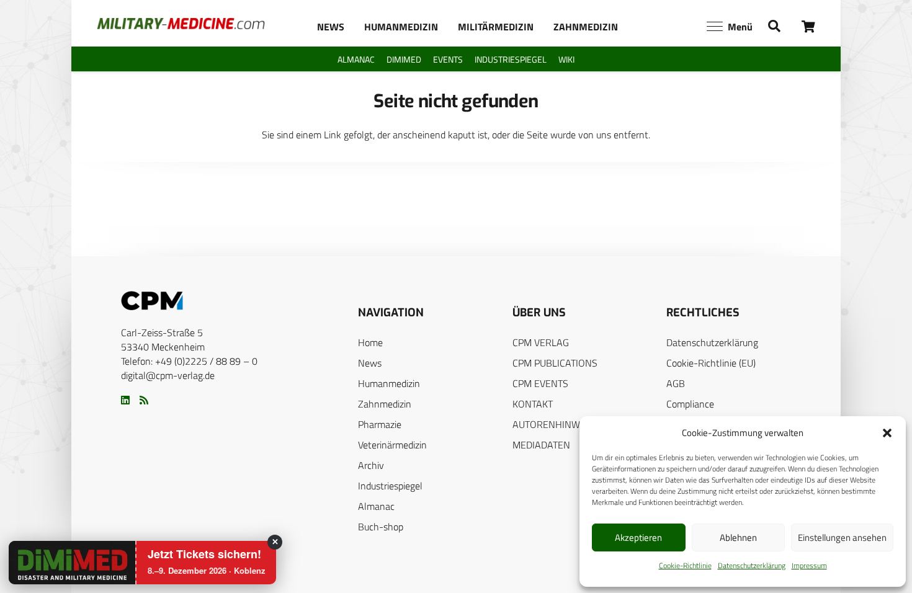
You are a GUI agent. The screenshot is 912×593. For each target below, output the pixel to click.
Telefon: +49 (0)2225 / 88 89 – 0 (189, 361)
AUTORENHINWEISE (555, 424)
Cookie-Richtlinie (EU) (711, 362)
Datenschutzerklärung (751, 565)
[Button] (809, 26)
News (370, 362)
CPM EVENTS (540, 383)
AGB (675, 383)
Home (370, 342)
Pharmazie (379, 424)
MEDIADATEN (541, 444)
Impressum (809, 565)
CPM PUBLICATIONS (554, 362)
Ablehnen (738, 537)
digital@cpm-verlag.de (168, 375)
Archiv (371, 465)
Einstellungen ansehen (842, 537)
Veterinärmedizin (392, 444)
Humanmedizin (389, 383)
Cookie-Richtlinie (685, 565)
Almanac (376, 506)
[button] (887, 433)
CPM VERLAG (540, 342)
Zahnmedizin (384, 403)
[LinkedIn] (125, 400)
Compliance (690, 403)
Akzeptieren (638, 537)
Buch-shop (380, 526)
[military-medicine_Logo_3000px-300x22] (181, 23)
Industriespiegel (390, 485)
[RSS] (144, 400)
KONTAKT (532, 403)
